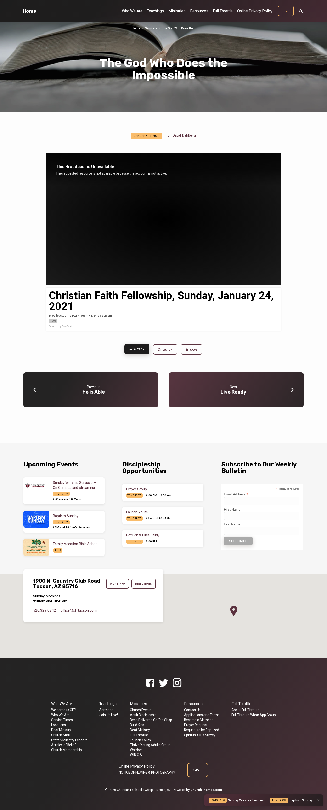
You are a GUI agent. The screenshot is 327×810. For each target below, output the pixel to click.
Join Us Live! (108, 715)
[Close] (318, 800)
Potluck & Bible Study (142, 535)
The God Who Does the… (178, 28)
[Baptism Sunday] (36, 519)
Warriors (136, 750)
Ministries (177, 11)
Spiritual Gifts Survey (199, 735)
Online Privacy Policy (255, 11)
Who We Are (132, 11)
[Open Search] (301, 11)
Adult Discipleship (143, 715)
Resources (199, 11)
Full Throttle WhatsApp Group (253, 715)
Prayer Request (195, 725)
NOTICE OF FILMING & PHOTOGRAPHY (147, 772)
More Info (117, 583)
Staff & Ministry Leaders (69, 740)
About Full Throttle (245, 710)
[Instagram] (177, 683)
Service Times (62, 720)
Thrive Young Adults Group (150, 745)
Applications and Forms (202, 715)
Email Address (236, 494)
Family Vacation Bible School (75, 544)
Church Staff (60, 735)
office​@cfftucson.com (79, 610)
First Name (232, 509)
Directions (143, 583)
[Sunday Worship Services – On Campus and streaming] (36, 486)
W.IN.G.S (136, 755)
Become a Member (198, 720)
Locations (58, 725)
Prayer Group (136, 489)
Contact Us (192, 710)
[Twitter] (163, 683)
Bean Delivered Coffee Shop (151, 720)
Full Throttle (223, 11)
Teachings (155, 11)
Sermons (151, 28)
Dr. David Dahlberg (181, 135)
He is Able (93, 392)
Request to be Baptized (201, 730)
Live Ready (233, 392)
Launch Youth (137, 512)
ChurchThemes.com (206, 790)
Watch (139, 349)
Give (285, 11)
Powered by (60, 326)
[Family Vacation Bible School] (36, 547)
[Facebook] (150, 683)
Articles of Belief (63, 745)
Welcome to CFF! (63, 710)
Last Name (232, 524)
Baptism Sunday (65, 516)
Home (29, 11)
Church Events (141, 710)
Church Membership (66, 750)
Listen (167, 349)
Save (193, 349)
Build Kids (137, 725)
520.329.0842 (44, 610)
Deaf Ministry (61, 730)
